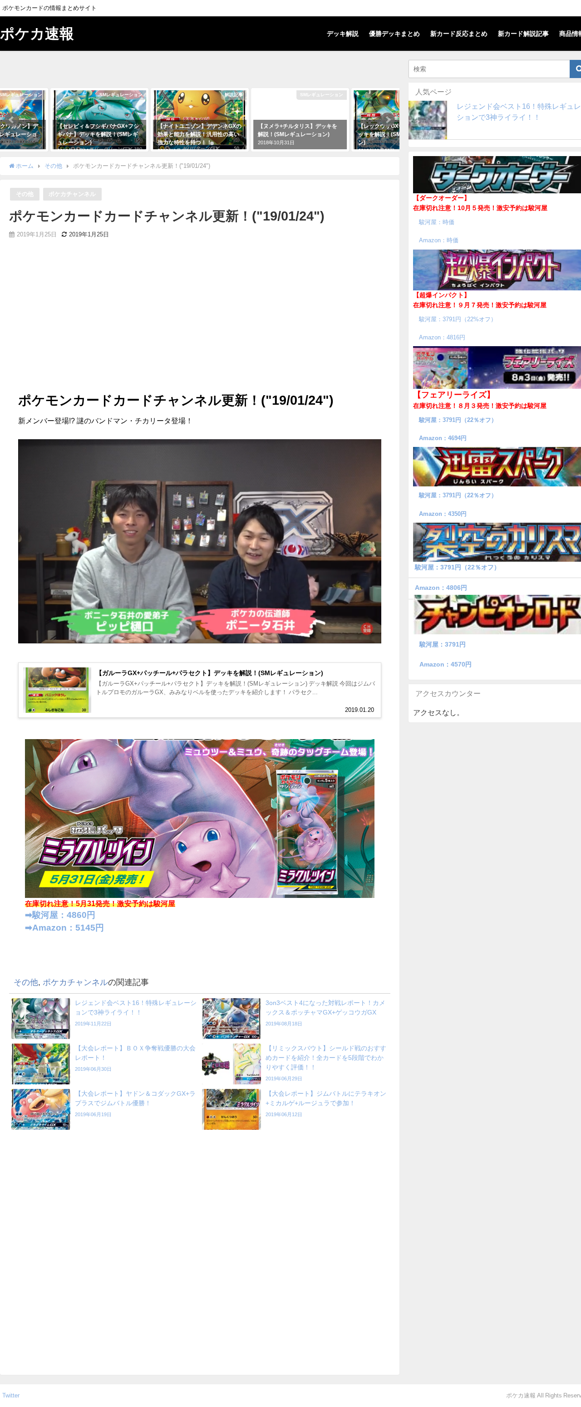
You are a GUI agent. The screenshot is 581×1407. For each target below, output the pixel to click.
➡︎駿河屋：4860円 (60, 915)
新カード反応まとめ (458, 33)
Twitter (11, 1395)
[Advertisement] (199, 322)
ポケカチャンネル (72, 194)
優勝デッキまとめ (394, 33)
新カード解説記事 (523, 33)
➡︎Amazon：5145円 (64, 927)
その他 (25, 194)
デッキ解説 (343, 33)
